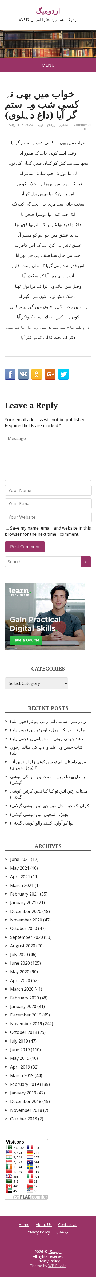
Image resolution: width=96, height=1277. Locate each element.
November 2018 (26, 1110)
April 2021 (20, 877)
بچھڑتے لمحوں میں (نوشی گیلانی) (39, 814)
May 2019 (19, 1058)
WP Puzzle (57, 1265)
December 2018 (25, 1101)
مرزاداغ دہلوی (47, 125)
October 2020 (23, 928)
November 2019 (26, 1024)
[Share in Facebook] (10, 374)
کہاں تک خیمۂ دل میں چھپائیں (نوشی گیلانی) (49, 806)
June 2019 (20, 1050)
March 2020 (22, 989)
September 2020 (26, 937)
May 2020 (19, 972)
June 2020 (20, 963)
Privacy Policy (38, 1232)
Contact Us (67, 1224)
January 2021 (23, 902)
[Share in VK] (23, 374)
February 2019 (24, 1084)
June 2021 (20, 859)
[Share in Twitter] (63, 374)
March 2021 (22, 885)
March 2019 (22, 1075)
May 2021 (19, 868)
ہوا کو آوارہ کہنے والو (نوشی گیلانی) (42, 823)
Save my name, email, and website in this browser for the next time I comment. (48, 531)
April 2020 (20, 980)
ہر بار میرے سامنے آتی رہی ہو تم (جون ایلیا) (49, 721)
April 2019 (20, 1067)
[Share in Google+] (50, 374)
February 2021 (24, 894)
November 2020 (26, 920)
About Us (44, 1224)
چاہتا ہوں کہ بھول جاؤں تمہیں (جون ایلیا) (47, 730)
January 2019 (23, 1093)
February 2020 (24, 998)
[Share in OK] (36, 374)
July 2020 (19, 954)
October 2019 (23, 1032)
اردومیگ (48, 11)
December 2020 (25, 911)
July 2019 (19, 1041)
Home (24, 1224)
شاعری (64, 125)
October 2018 (23, 1119)
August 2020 (22, 946)
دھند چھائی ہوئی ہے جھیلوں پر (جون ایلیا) (46, 739)
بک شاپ (63, 1232)
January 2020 (23, 1006)
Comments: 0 (82, 127)
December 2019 (25, 1015)
